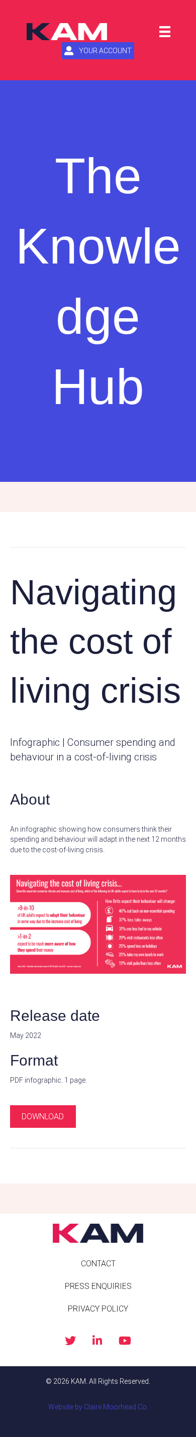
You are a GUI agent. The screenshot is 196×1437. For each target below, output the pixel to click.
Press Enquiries (98, 1286)
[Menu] (164, 31)
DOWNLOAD (43, 1116)
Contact (98, 1263)
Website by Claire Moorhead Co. (98, 1407)
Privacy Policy (98, 1309)
